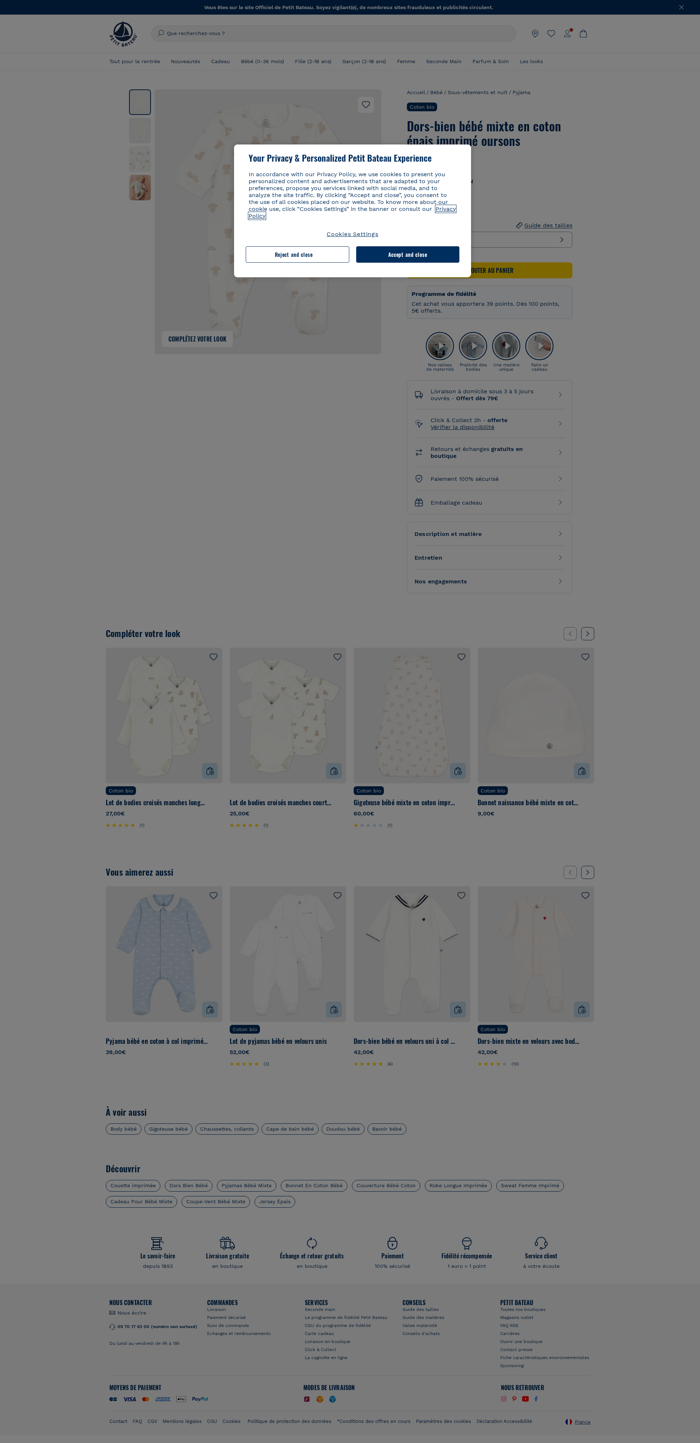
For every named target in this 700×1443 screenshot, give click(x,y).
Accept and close (407, 254)
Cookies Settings (352, 234)
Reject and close (294, 254)
